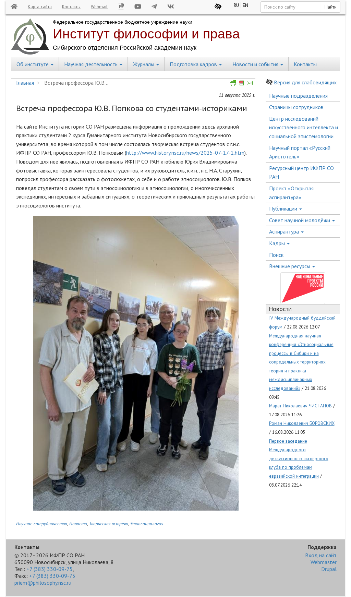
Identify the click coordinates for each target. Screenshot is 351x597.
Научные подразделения (298, 95)
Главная (25, 82)
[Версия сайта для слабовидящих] (218, 6)
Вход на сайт (321, 555)
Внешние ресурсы (290, 266)
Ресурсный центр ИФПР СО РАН (301, 172)
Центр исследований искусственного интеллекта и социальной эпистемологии (303, 127)
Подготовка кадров (194, 64)
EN (245, 5)
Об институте (33, 64)
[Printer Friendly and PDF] (241, 82)
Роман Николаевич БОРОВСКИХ (302, 423)
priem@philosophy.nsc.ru (42, 582)
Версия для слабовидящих (305, 82)
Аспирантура (284, 231)
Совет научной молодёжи (300, 220)
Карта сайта (40, 6)
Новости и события (256, 64)
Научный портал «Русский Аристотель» (299, 152)
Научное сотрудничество (41, 524)
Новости (78, 524)
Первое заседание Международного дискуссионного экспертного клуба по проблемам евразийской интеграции (298, 458)
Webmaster (324, 562)
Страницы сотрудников (296, 107)
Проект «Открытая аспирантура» (291, 193)
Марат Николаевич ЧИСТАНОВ (300, 406)
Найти (331, 7)
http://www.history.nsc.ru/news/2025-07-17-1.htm (185, 152)
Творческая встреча (108, 524)
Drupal (329, 568)
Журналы (144, 64)
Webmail (99, 6)
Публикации (284, 208)
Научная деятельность (91, 64)
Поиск (276, 254)
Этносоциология (146, 524)
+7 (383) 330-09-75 (49, 568)
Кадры (277, 243)
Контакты (71, 6)
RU (236, 5)
